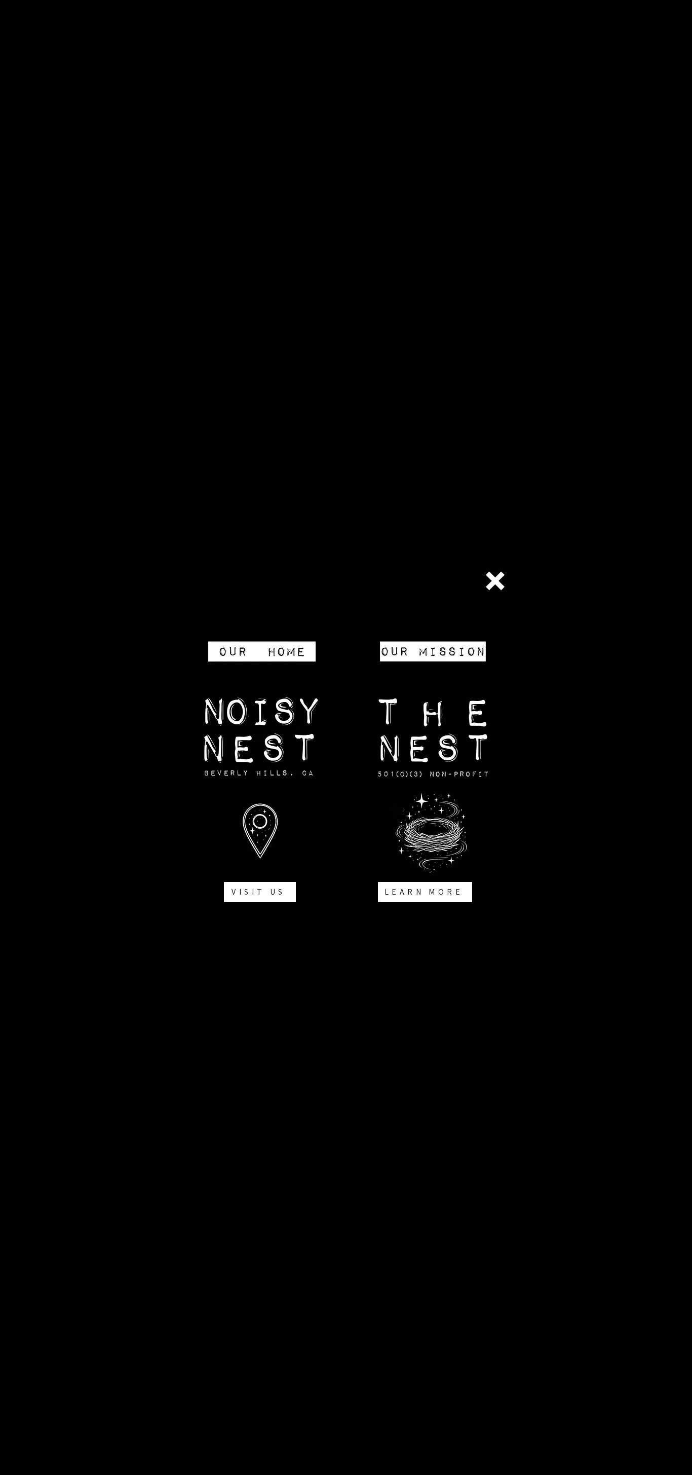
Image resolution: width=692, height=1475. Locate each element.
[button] (495, 581)
